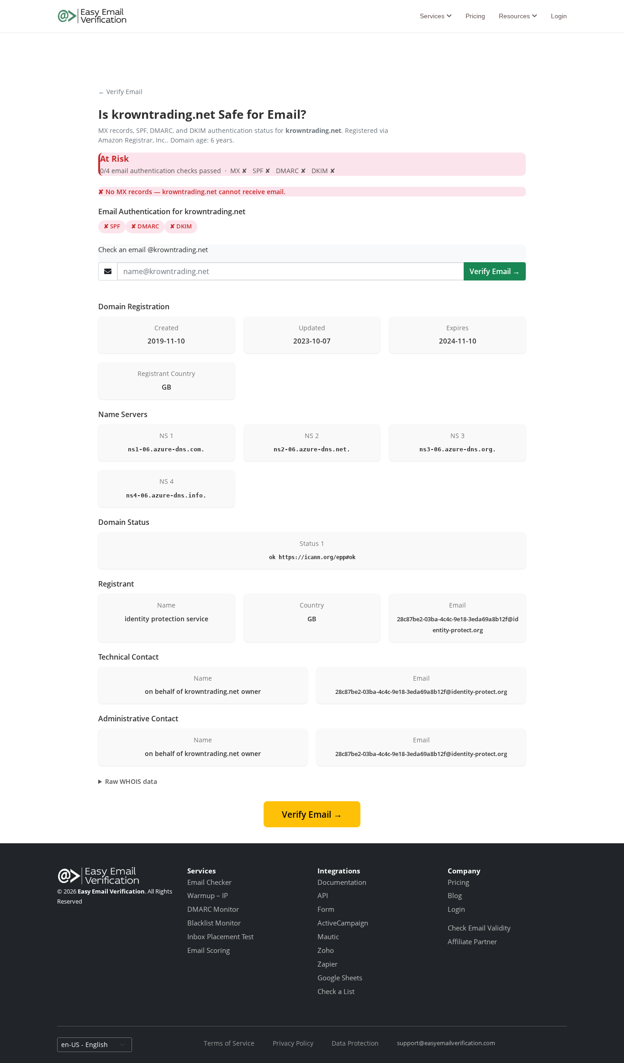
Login (559, 16)
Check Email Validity (479, 927)
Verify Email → (495, 271)
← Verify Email (120, 91)
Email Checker (209, 882)
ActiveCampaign (342, 922)
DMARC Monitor (213, 909)
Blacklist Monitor (214, 922)
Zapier (327, 963)
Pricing (475, 16)
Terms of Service (229, 1043)
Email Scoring (208, 950)
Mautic (328, 936)
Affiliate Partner (472, 941)
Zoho (325, 950)
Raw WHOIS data (131, 781)
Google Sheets (339, 977)
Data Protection (355, 1043)
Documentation (341, 882)
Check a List (335, 991)
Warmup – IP (207, 895)
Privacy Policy (293, 1043)
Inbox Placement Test (220, 936)
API (322, 895)
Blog (455, 895)
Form (325, 909)
